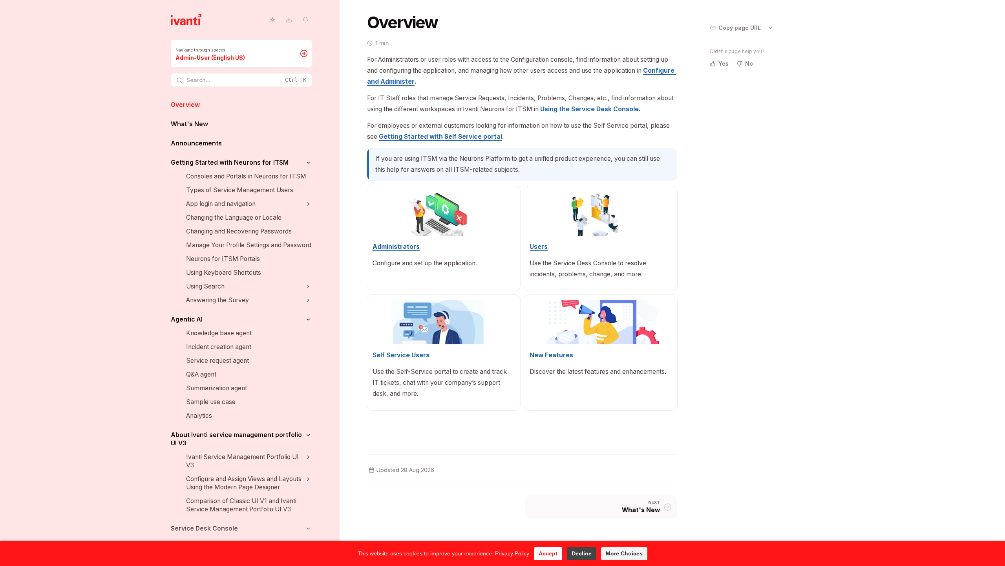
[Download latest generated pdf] (289, 20)
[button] (308, 162)
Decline (582, 553)
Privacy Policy (513, 553)
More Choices (624, 553)
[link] (241, 53)
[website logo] (186, 19)
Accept (548, 553)
